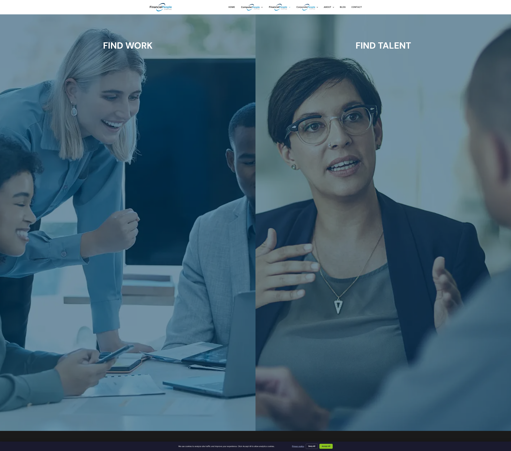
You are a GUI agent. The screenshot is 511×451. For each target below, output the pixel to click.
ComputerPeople (252, 7)
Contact (356, 7)
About (327, 7)
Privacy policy (298, 446)
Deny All (311, 446)
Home (231, 7)
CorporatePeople (307, 7)
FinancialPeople (279, 7)
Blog (343, 7)
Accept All (326, 446)
